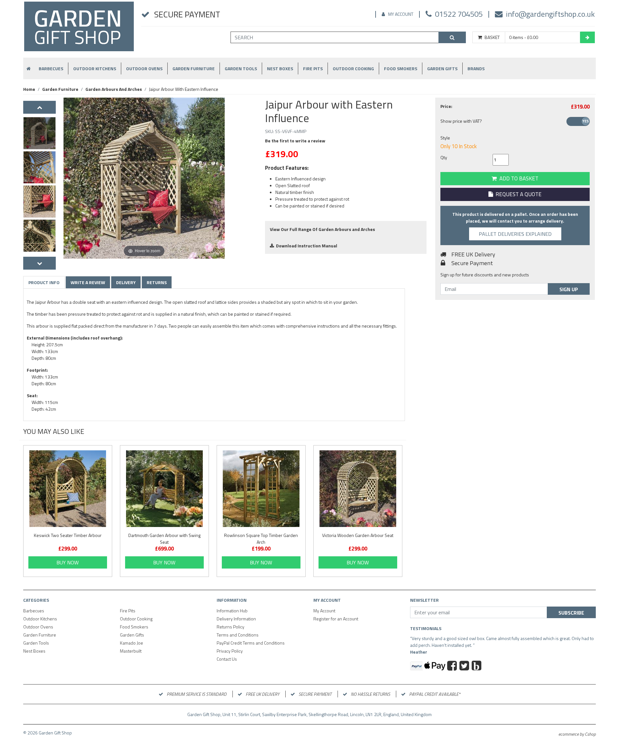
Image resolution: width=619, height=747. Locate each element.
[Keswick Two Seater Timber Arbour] (67, 488)
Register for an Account (335, 618)
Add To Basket (517, 178)
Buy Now (67, 562)
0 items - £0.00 (523, 37)
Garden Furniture (193, 68)
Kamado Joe (131, 642)
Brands (476, 68)
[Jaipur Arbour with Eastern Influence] (39, 133)
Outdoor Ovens (144, 68)
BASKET (492, 37)
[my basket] (587, 37)
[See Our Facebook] (452, 666)
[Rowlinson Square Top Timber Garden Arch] (261, 488)
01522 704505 (459, 14)
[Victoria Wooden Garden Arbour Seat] (358, 488)
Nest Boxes (280, 68)
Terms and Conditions (238, 634)
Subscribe (571, 613)
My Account (400, 14)
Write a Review (88, 282)
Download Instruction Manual (305, 245)
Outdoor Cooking (353, 68)
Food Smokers (400, 68)
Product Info (44, 282)
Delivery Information (236, 618)
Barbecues (51, 68)
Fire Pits (313, 68)
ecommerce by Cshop (577, 734)
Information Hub (232, 610)
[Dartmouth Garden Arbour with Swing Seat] (164, 488)
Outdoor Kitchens (94, 68)
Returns (157, 282)
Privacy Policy (230, 650)
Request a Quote (517, 194)
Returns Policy (230, 626)
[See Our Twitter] (465, 666)
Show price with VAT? (461, 121)
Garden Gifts (442, 68)
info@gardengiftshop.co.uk (550, 14)
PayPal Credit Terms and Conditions (251, 642)
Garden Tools (241, 68)
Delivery (126, 282)
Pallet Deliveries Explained (515, 234)
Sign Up (568, 289)
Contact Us (227, 659)
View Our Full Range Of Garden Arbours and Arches (322, 229)
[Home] (79, 29)
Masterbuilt (131, 650)
